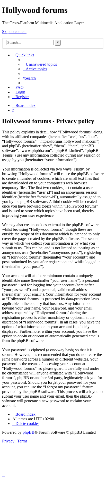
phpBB (28, 432)
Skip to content (14, 31)
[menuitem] (40, 64)
